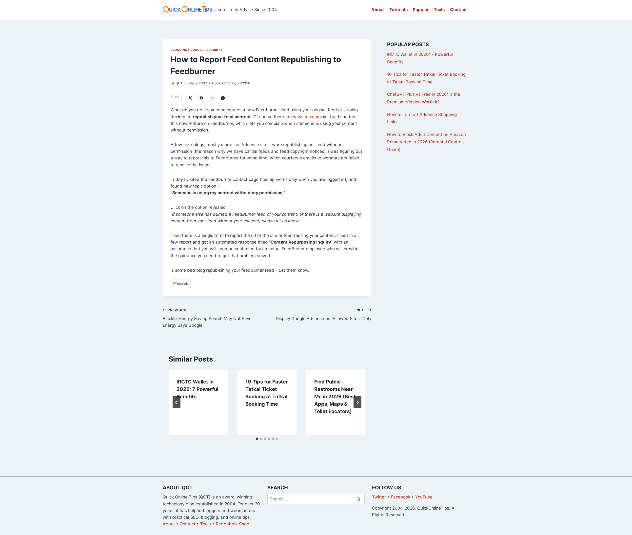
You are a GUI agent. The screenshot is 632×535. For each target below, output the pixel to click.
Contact (458, 9)
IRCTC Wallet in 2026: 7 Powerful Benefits (197, 389)
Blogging (179, 50)
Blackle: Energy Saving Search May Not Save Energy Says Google (207, 318)
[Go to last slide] (176, 402)
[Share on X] (190, 98)
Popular (421, 9)
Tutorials (398, 9)
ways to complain (310, 116)
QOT (179, 83)
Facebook (400, 497)
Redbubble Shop (232, 523)
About (377, 9)
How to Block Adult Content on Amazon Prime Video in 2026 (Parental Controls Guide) (426, 142)
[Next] (357, 402)
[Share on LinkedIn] (212, 98)
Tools (439, 9)
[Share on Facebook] (201, 98)
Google (197, 50)
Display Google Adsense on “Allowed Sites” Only (323, 314)
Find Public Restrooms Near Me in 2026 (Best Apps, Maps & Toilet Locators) (335, 396)
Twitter (379, 497)
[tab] (257, 439)
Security (214, 50)
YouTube (424, 497)
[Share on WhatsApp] (223, 98)
